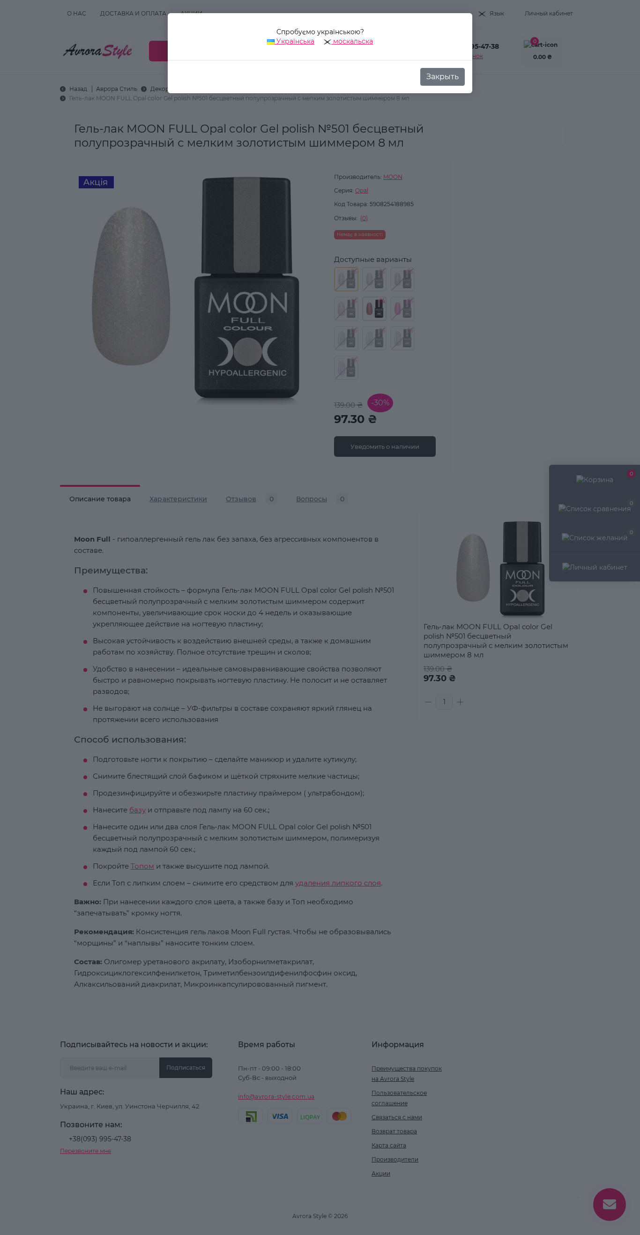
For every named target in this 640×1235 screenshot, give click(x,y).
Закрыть (442, 76)
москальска (352, 41)
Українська (294, 41)
